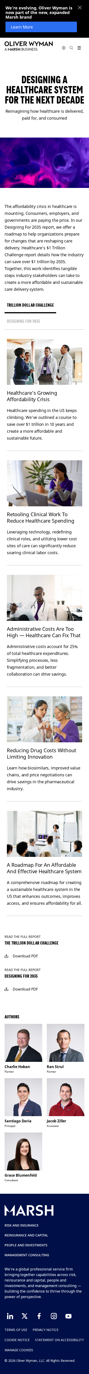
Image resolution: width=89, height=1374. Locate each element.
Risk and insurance (22, 1225)
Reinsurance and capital (26, 1235)
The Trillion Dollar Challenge (31, 943)
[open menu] (79, 47)
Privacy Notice (45, 1330)
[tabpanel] (44, 627)
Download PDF (25, 956)
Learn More (22, 27)
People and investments (26, 1245)
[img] (6, 956)
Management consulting (27, 1255)
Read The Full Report (23, 936)
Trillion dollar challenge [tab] (30, 305)
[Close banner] (80, 8)
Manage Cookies (19, 1350)
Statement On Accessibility (59, 1340)
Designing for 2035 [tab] (23, 321)
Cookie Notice (17, 1340)
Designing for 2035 (21, 976)
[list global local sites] (63, 47)
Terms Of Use (16, 1330)
